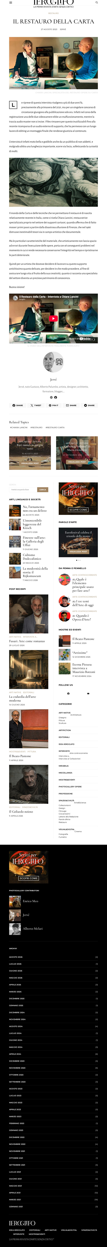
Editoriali (28, 692)
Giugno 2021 (15, 1179)
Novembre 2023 (17, 1068)
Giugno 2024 (15, 1040)
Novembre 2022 (17, 1144)
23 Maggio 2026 (31, 563)
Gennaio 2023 (16, 1130)
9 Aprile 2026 (16, 816)
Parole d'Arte (64, 819)
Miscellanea (65, 773)
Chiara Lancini (19, 427)
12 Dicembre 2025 (81, 657)
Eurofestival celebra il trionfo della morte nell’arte (78, 536)
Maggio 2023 (15, 1103)
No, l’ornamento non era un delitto (34, 509)
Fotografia (63, 834)
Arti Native (25, 442)
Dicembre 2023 (16, 1061)
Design (62, 808)
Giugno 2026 (15, 971)
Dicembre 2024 (17, 1012)
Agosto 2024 (16, 1026)
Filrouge (62, 811)
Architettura (75, 715)
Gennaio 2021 (16, 1207)
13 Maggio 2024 (78, 545)
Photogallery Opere (70, 787)
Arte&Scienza (80, 803)
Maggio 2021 (15, 1186)
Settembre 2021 (17, 1165)
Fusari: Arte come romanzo (27, 641)
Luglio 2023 (15, 1096)
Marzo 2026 (15, 992)
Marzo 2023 (15, 1116)
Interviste (64, 751)
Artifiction (65, 730)
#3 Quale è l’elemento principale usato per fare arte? (83, 584)
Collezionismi (65, 805)
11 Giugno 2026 (30, 549)
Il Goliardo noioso (21, 812)
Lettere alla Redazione (68, 817)
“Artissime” (79, 653)
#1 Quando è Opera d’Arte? (81, 617)
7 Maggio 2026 (30, 580)
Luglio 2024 (15, 1033)
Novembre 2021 (17, 1151)
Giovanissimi (64, 814)
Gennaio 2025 (16, 1005)
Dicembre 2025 (16, 999)
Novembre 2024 (17, 1019)
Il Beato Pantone (20, 756)
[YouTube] (88, 693)
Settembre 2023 (17, 1082)
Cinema (78, 832)
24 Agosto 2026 (31, 515)
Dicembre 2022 (16, 1137)
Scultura (62, 723)
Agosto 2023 (15, 1089)
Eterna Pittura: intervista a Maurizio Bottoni (83, 668)
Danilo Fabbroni (31, 456)
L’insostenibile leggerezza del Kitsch (32, 524)
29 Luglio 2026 (17, 645)
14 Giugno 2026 (17, 705)
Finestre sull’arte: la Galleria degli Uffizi (34, 541)
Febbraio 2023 (16, 1123)
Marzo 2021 (15, 1200)
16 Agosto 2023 (30, 453)
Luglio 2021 (15, 1172)
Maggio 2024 (15, 1047)
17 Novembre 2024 (81, 676)
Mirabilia (64, 766)
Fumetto (63, 837)
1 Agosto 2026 (30, 532)
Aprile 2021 (14, 1193)
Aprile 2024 (15, 1054)
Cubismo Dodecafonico (32, 557)
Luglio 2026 (15, 964)
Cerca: (12, 484)
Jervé (63, 29)
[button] (77, 560)
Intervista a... (30, 637)
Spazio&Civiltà (30, 807)
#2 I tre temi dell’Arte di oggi (83, 603)
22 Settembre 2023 (72, 455)
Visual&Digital (67, 829)
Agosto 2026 (15, 957)
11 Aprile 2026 (16, 760)
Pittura (37, 442)
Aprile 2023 (15, 1109)
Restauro (53, 13)
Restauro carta (55, 427)
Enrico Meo (30, 901)
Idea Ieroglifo (66, 744)
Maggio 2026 (15, 978)
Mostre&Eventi (17, 751)
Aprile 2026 (15, 985)
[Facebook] (68, 693)
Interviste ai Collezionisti (69, 759)
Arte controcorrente (84, 575)
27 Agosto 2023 (49, 29)
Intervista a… (64, 756)
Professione (66, 794)
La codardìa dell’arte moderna (22, 698)
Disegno (62, 718)
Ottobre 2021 (16, 1158)
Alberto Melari (33, 929)
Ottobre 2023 (16, 1075)
